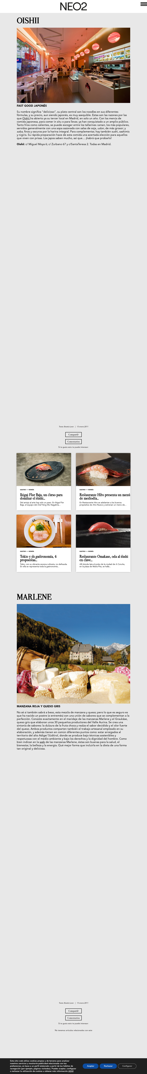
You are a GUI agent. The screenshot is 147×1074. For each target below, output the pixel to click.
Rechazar (108, 1066)
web (42, 742)
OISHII (28, 20)
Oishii (26, 118)
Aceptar (90, 1066)
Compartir (73, 434)
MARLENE (34, 597)
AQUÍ (70, 1071)
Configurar (127, 1066)
